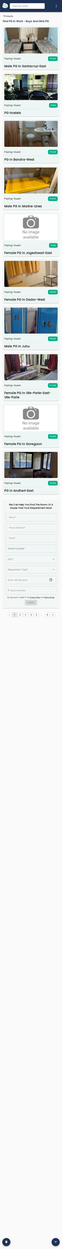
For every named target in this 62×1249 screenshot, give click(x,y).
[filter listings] (56, 1242)
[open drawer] (5, 6)
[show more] (56, 6)
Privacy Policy (35, 597)
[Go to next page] (53, 615)
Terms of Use (49, 597)
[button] (31, 559)
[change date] (50, 580)
